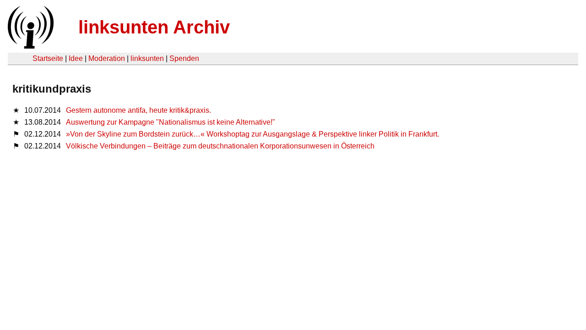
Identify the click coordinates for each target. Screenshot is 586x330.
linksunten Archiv (154, 27)
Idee (76, 58)
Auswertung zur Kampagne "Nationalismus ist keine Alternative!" (170, 122)
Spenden (184, 58)
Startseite (48, 58)
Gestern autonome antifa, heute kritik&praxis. (138, 110)
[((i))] (29, 46)
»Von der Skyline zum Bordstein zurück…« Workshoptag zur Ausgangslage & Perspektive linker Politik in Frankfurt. (252, 134)
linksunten (147, 58)
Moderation (106, 58)
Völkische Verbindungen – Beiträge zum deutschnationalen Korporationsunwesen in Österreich (220, 146)
